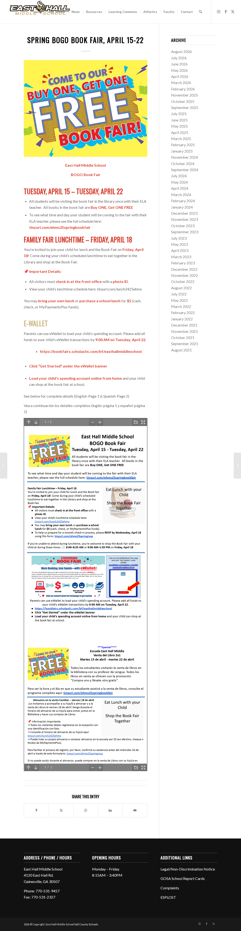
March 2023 (181, 256)
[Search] (200, 12)
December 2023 (184, 213)
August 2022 (181, 288)
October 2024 (182, 163)
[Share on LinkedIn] (110, 810)
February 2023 (183, 263)
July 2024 (179, 175)
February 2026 (183, 89)
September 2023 (184, 232)
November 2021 (184, 331)
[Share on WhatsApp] (85, 810)
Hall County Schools (86, 924)
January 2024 (182, 207)
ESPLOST (168, 897)
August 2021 (181, 350)
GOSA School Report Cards (183, 878)
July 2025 (179, 113)
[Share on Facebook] (36, 810)
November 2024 (184, 157)
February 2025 (183, 144)
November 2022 (184, 275)
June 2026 (179, 64)
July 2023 (179, 238)
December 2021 (184, 325)
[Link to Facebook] (225, 11)
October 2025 (182, 101)
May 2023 (179, 244)
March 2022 (181, 306)
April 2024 (179, 188)
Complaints (170, 888)
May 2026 (179, 70)
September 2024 (184, 169)
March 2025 (181, 138)
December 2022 (184, 269)
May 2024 (179, 182)
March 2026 (181, 82)
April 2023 (179, 250)
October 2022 (182, 281)
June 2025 (179, 120)
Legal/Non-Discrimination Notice (188, 869)
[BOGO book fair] (85, 108)
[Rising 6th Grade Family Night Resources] (237, 466)
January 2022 (182, 319)
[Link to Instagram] (218, 11)
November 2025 (184, 95)
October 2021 (182, 337)
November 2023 (184, 219)
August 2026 (181, 51)
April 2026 (179, 76)
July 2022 (179, 294)
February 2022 (183, 312)
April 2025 (179, 132)
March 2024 (181, 194)
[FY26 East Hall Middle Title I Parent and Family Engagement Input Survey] (3, 466)
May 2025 (179, 126)
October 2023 (182, 225)
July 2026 (179, 58)
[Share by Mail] (135, 810)
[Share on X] (61, 810)
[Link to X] (232, 11)
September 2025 (184, 107)
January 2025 (182, 151)
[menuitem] (37, 12)
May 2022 (179, 300)
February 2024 (183, 200)
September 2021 (184, 343)
